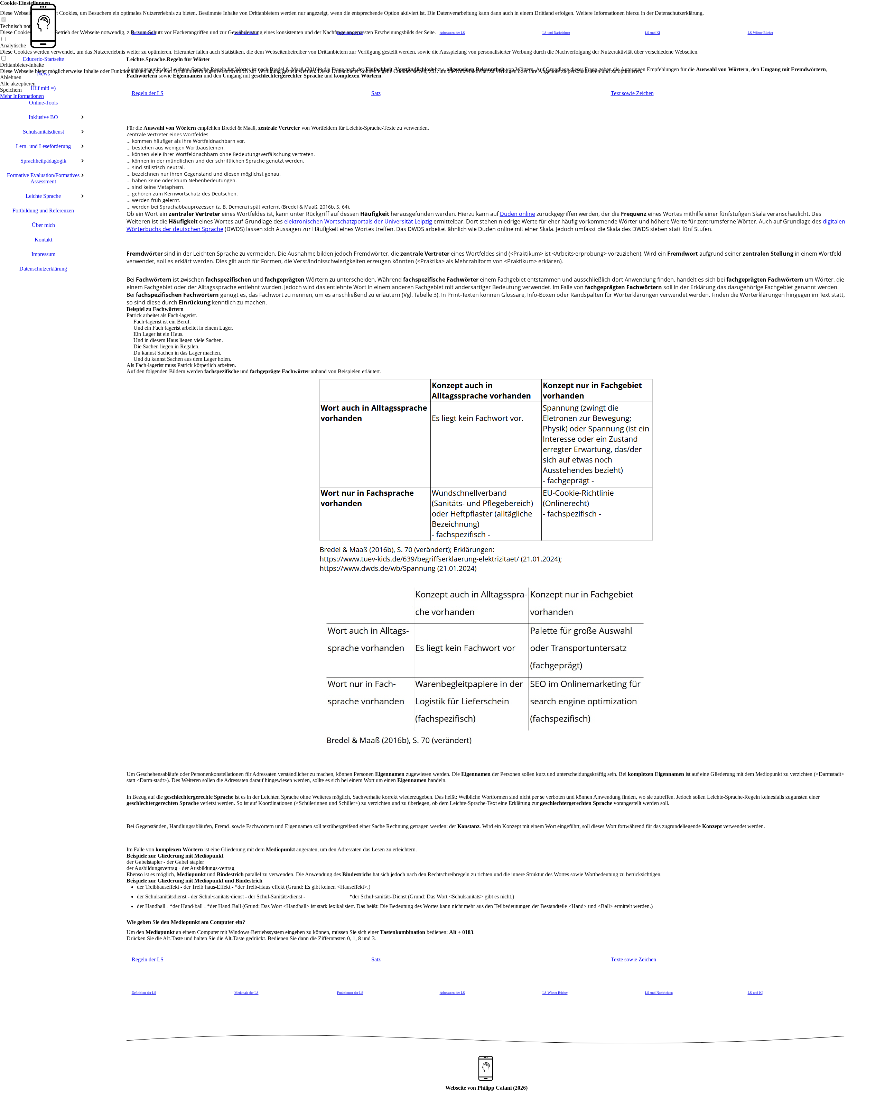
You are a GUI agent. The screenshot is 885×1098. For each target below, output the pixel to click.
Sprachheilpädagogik (43, 161)
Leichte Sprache (43, 196)
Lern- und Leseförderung (43, 146)
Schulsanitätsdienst (43, 132)
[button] (352, 77)
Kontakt (43, 240)
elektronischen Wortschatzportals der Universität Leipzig (358, 221)
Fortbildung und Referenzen (43, 210)
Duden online (517, 214)
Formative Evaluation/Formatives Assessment (43, 178)
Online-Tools (43, 103)
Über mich (43, 225)
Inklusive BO (43, 117)
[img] (43, 26)
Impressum (43, 254)
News (43, 73)
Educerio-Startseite (43, 59)
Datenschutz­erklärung (43, 269)
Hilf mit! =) (43, 88)
